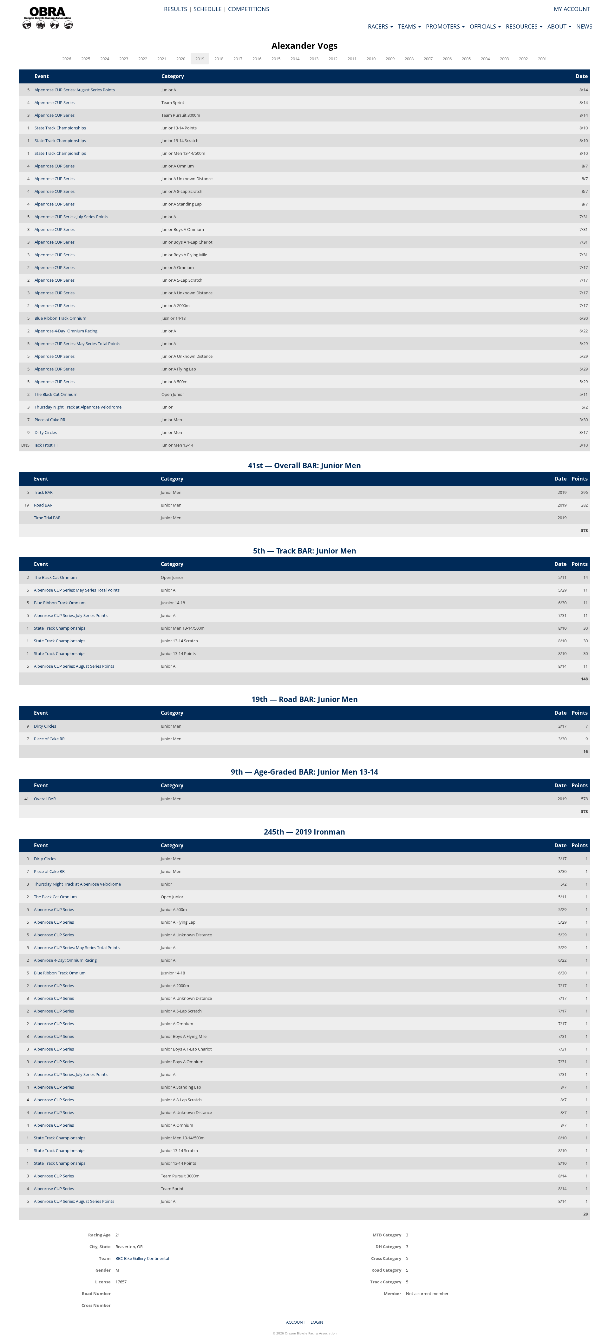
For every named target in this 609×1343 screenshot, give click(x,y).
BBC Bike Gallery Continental (142, 1258)
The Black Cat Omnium (56, 394)
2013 (314, 59)
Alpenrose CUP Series (55, 102)
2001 (542, 59)
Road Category (386, 1270)
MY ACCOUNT (572, 9)
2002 (523, 59)
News (584, 26)
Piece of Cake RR (50, 420)
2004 (485, 59)
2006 (447, 59)
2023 (123, 59)
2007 (428, 59)
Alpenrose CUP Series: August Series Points (75, 90)
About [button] (557, 26)
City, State (100, 1246)
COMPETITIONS (248, 9)
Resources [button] (522, 26)
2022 (142, 59)
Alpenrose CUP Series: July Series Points (71, 216)
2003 (504, 59)
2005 (466, 59)
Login (317, 1322)
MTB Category (387, 1234)
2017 (237, 59)
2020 (180, 59)
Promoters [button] (444, 26)
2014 (295, 59)
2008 (409, 59)
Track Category (385, 1281)
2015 (276, 59)
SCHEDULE (207, 9)
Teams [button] (408, 26)
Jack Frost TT (46, 445)
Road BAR (43, 505)
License (103, 1281)
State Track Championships (60, 128)
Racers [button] (379, 26)
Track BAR (43, 492)
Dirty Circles (46, 432)
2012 (333, 59)
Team (105, 1258)
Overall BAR (45, 799)
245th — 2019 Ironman (304, 832)
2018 (218, 59)
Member (392, 1293)
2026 (66, 59)
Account (295, 1322)
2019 (199, 59)
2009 (390, 59)
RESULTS (175, 9)
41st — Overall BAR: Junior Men (304, 465)
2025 (85, 59)
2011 (352, 59)
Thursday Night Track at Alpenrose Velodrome (78, 407)
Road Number (96, 1293)
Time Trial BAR (47, 518)
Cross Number (96, 1305)
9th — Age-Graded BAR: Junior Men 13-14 (304, 772)
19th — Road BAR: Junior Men (305, 699)
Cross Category (386, 1258)
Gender (103, 1270)
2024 (104, 59)
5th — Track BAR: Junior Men (304, 551)
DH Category (388, 1246)
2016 (256, 59)
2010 (371, 59)
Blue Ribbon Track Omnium (60, 318)
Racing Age (99, 1234)
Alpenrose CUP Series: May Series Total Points (77, 343)
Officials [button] (484, 26)
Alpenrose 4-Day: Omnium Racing (66, 331)
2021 (161, 59)
